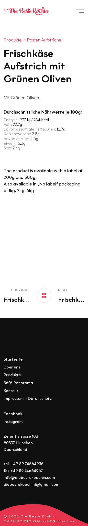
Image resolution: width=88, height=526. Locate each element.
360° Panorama (18, 383)
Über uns (12, 367)
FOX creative (61, 521)
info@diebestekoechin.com (29, 477)
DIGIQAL (33, 521)
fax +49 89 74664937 (23, 470)
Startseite (13, 359)
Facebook (13, 413)
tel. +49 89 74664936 (24, 463)
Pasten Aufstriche (44, 40)
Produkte (13, 40)
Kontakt (11, 390)
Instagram (13, 421)
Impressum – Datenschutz (28, 398)
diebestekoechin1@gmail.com (31, 484)
